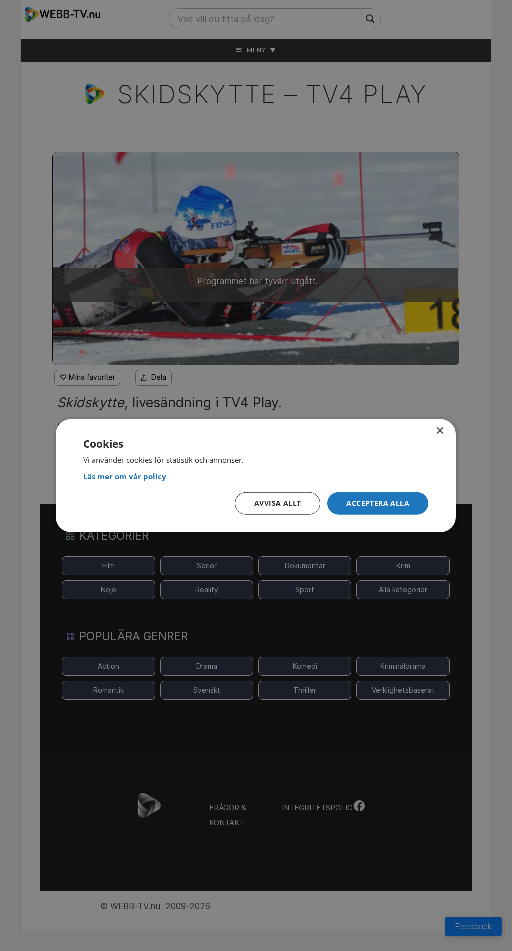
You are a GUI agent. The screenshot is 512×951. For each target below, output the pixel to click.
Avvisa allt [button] (277, 503)
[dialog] (256, 475)
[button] (378, 503)
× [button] (440, 430)
